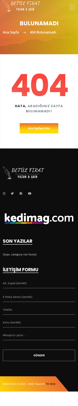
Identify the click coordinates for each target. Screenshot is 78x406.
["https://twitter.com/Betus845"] (12, 193)
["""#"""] (4, 193)
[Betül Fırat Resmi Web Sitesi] (22, 3)
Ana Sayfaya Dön (39, 128)
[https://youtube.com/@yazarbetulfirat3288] (29, 193)
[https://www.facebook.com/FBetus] (21, 193)
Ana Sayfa (11, 32)
